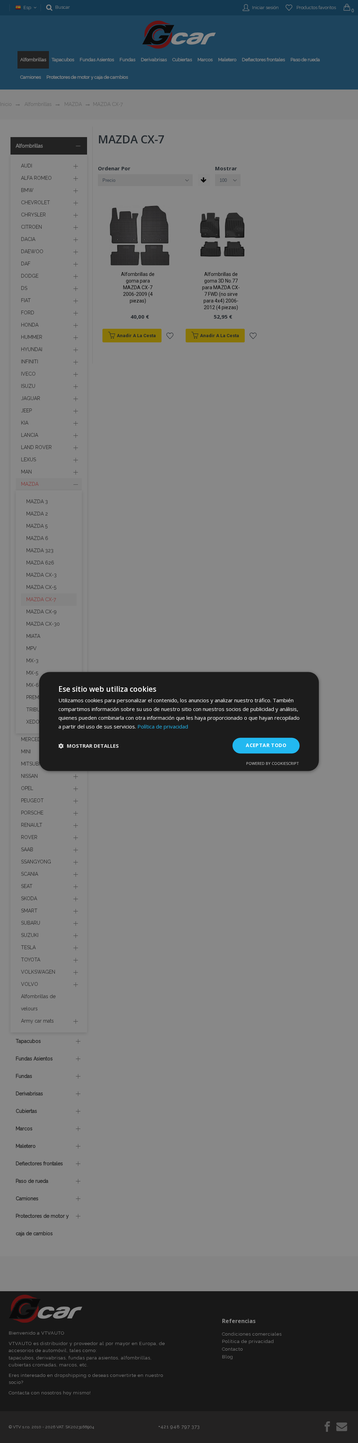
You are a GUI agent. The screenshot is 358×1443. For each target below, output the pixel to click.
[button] (88, 745)
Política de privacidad (162, 726)
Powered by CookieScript (272, 763)
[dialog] (179, 721)
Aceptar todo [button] (266, 745)
